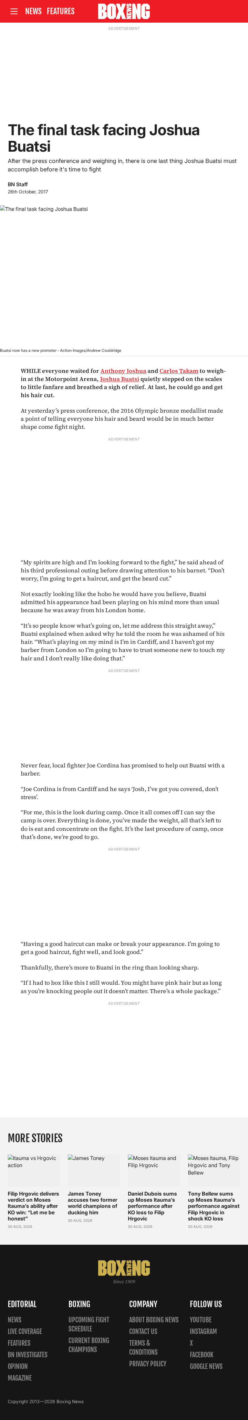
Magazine (20, 1378)
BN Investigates (27, 1355)
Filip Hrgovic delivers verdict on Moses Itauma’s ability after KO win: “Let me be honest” (33, 1206)
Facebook (201, 1355)
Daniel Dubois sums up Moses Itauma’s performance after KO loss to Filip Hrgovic (152, 1206)
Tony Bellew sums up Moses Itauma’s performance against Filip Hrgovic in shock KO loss (214, 1206)
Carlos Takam (179, 371)
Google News (206, 1366)
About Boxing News (154, 1320)
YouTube (201, 1320)
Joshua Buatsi (119, 379)
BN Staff (18, 184)
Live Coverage (25, 1332)
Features (61, 11)
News (33, 11)
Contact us (143, 1332)
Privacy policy (147, 1364)
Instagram (203, 1332)
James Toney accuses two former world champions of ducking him (92, 1203)
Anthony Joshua (123, 371)
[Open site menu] (14, 11)
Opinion (18, 1366)
